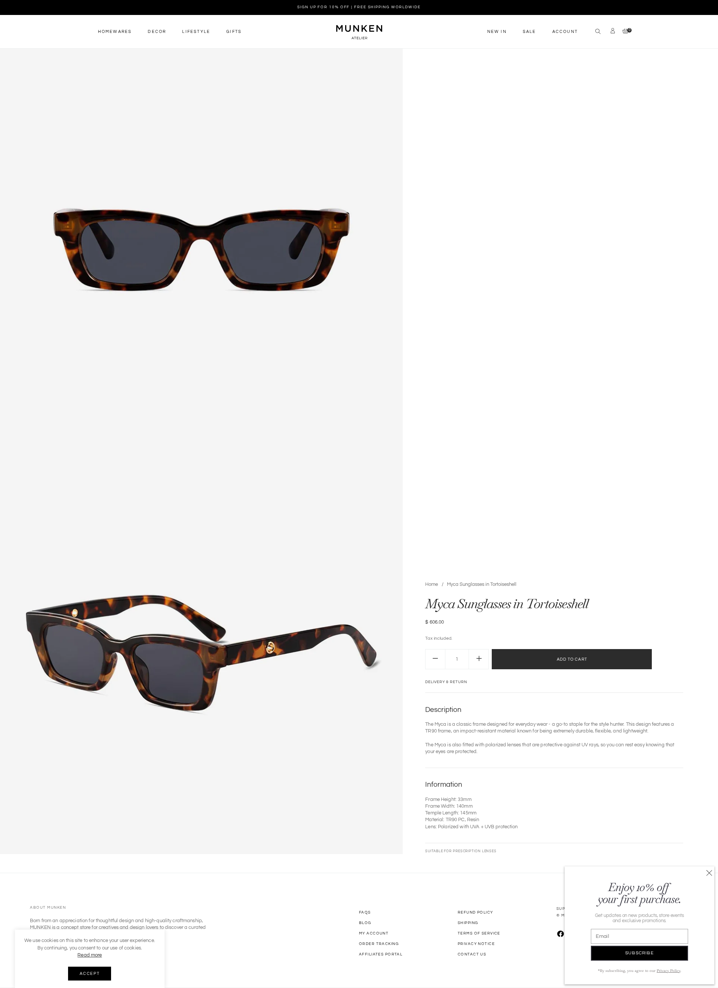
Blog (365, 923)
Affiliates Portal (380, 954)
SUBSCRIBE (639, 953)
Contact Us (472, 954)
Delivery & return (446, 682)
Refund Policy (475, 912)
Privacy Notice (476, 944)
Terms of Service (479, 933)
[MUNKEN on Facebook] (560, 934)
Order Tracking (379, 944)
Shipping (468, 923)
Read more (89, 955)
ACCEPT (89, 974)
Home (431, 584)
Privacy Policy (668, 970)
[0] (623, 31)
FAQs (365, 912)
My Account (374, 933)
